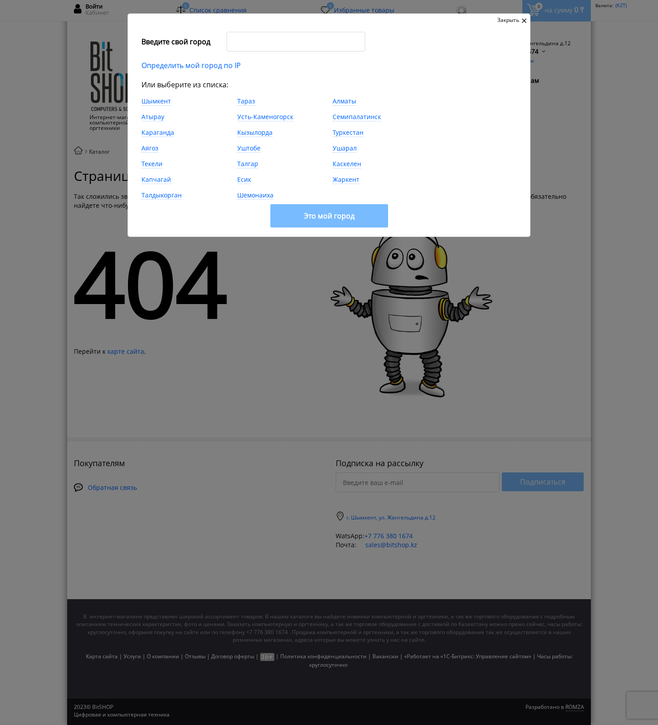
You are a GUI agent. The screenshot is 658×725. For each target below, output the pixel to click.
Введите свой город (175, 42)
